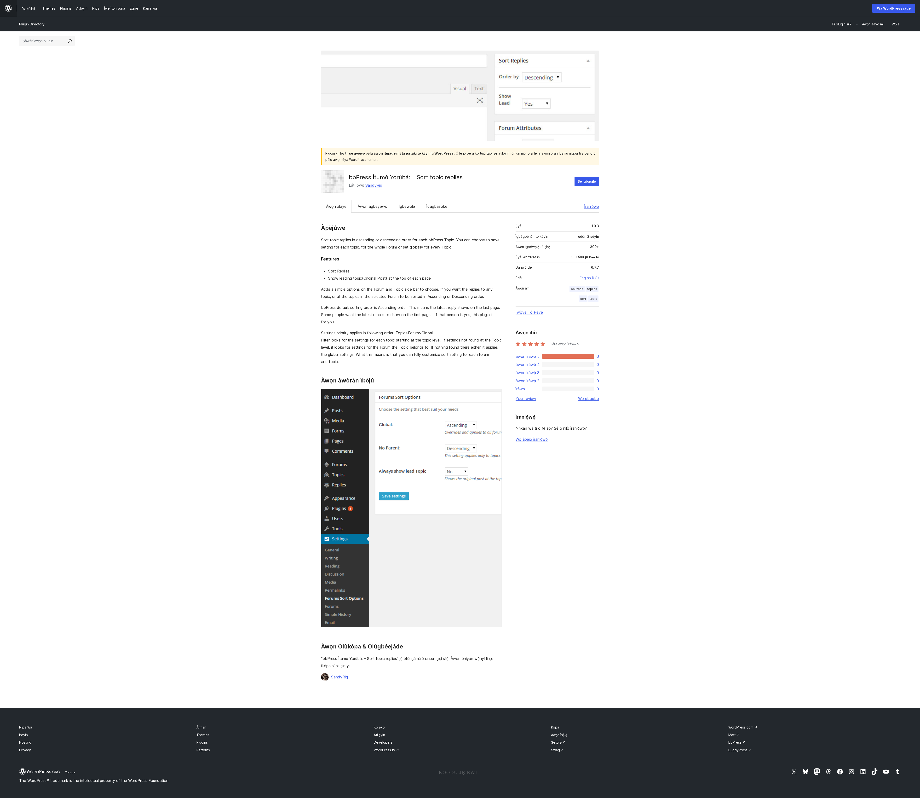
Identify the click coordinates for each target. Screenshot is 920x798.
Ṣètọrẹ (558, 742)
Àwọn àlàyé (336, 206)
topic (593, 299)
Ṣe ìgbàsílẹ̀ (587, 181)
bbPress (577, 289)
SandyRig (373, 185)
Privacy (25, 750)
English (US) (589, 278)
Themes (202, 735)
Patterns (203, 750)
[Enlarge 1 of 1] (495, 395)
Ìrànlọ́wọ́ (591, 206)
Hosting (25, 742)
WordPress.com (742, 727)
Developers (383, 742)
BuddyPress (740, 750)
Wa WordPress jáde (894, 8)
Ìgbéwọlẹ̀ (407, 206)
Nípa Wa (25, 727)
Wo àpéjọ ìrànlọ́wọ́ (532, 439)
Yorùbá (70, 772)
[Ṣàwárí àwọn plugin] (70, 41)
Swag (557, 750)
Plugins (202, 742)
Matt (734, 735)
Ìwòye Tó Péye (529, 312)
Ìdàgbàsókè (436, 206)
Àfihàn (201, 727)
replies (592, 289)
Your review (526, 398)
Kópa (555, 727)
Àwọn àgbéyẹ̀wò (372, 206)
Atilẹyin (379, 735)
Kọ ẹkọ (379, 727)
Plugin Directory (32, 24)
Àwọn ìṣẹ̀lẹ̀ (559, 735)
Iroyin (23, 735)
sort (583, 299)
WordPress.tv (386, 750)
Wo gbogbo (588, 398)
